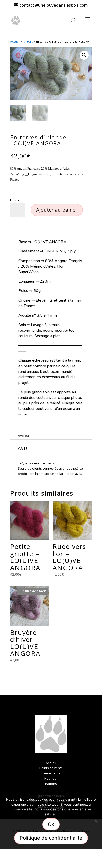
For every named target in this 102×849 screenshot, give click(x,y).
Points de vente (51, 768)
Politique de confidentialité (51, 838)
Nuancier (51, 778)
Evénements (51, 773)
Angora (28, 42)
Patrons (51, 783)
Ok (51, 824)
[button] (84, 55)
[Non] (95, 821)
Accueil (15, 42)
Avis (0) (23, 436)
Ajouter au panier (56, 210)
